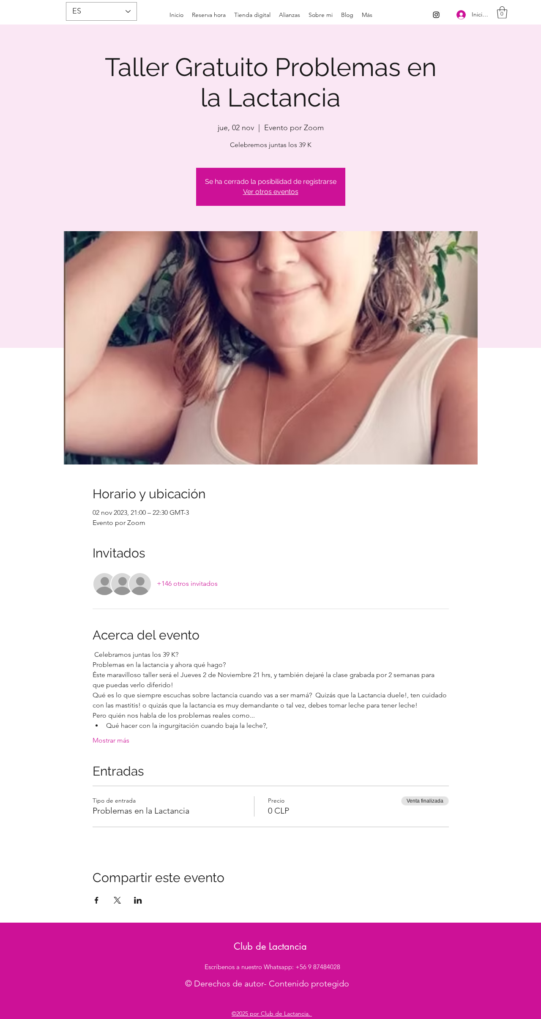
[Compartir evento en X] (117, 900)
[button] (502, 12)
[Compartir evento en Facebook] (97, 900)
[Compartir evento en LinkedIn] (138, 900)
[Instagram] (436, 15)
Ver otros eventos (270, 192)
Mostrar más (111, 740)
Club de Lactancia (270, 946)
